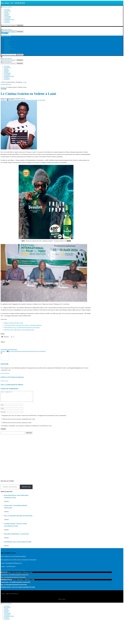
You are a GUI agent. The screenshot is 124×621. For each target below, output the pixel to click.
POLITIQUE (7, 11)
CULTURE (7, 18)
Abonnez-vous (26, 487)
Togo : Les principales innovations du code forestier (18, 515)
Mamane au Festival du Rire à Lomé (13, 323)
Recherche (20, 25)
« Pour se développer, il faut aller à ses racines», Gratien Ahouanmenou (23, 325)
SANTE (6, 12)
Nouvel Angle (10, 98)
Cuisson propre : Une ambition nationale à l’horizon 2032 (14, 574)
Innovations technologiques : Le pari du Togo (16, 533)
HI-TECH (6, 21)
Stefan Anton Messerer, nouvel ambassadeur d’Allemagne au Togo (16, 572)
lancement (14, 349)
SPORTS (6, 15)
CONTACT (7, 22)
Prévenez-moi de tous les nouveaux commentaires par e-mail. (19, 419)
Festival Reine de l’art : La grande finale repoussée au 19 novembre (22, 327)
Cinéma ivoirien (7, 349)
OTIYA (64, 599)
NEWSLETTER (4, 33)
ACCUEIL (7, 9)
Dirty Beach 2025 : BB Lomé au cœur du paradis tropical (19, 329)
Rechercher (29, 432)
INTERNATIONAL (9, 19)
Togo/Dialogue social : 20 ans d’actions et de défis (17, 541)
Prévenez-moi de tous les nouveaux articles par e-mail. (17, 422)
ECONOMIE (7, 16)
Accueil (3, 87)
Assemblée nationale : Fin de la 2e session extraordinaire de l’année (18, 587)
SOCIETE (6, 13)
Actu (2, 349)
